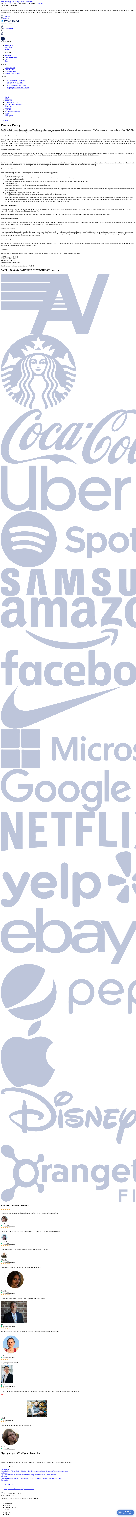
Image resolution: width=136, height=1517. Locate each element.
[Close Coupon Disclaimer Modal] (1, 7)
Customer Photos (18, 1478)
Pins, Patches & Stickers (12, 111)
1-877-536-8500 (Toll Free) (15, 80)
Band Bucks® (52, 1478)
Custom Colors (9, 69)
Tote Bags (8, 108)
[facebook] (3, 94)
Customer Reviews (11, 57)
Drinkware (8, 106)
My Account (9, 45)
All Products (9, 115)
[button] (68, 35)
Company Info (5, 1469)
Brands (7, 97)
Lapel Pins (8, 110)
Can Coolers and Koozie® (13, 104)
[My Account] (1, 31)
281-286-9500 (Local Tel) (15, 83)
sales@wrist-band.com (11, 1489)
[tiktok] (12, 94)
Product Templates (10, 71)
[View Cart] (2, 33)
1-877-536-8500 (9, 1484)
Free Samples (31, 1475)
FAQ (6, 59)
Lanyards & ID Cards (11, 102)
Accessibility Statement (60, 1471)
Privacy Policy (15, 1471)
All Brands (8, 99)
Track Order (13, 1475)
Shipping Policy (26, 1471)
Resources (4, 1476)
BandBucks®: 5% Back (12, 73)
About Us (8, 55)
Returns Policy (40, 1475)
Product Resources (30, 1478)
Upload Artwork (10, 68)
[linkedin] (10, 1467)
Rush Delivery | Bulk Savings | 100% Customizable (17, 1)
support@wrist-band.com (26, 1489)
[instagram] (7, 94)
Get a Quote (4, 120)
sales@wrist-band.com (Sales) (16, 85)
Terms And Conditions (38, 1471)
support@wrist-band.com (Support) (18, 88)
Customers (4, 1473)
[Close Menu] (3, 40)
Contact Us (49, 1471)
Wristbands (8, 101)
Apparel (7, 113)
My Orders (8, 47)
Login (7, 49)
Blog (6, 61)
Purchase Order (22, 1475)
